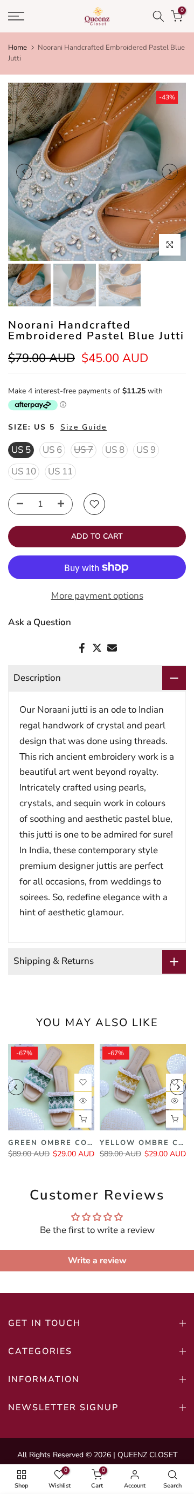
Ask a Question (39, 622)
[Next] (170, 172)
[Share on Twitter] (97, 647)
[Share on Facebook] (82, 647)
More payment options (97, 595)
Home (17, 47)
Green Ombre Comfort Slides (79, 1143)
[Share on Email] (112, 647)
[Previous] (24, 172)
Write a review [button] (97, 1261)
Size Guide (83, 427)
